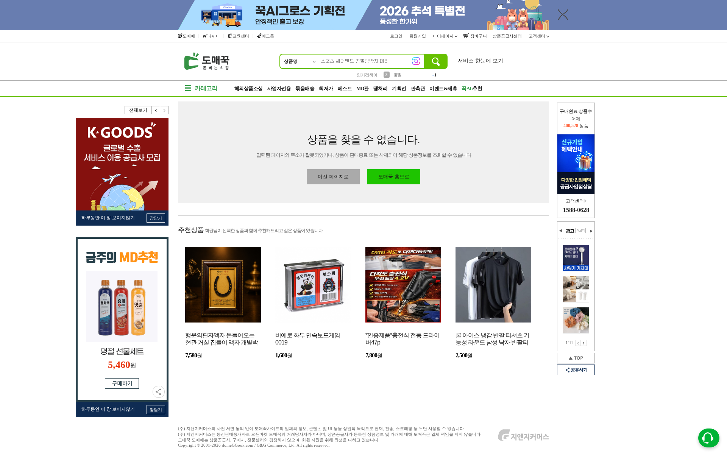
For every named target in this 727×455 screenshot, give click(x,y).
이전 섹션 (560, 230)
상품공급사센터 (508, 36)
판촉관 (418, 88)
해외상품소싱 (248, 88)
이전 (156, 110)
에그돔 (268, 36)
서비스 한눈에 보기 (480, 61)
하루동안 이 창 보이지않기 (108, 217)
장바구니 (478, 36)
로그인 (397, 36)
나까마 (213, 36)
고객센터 (537, 36)
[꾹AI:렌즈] (416, 61)
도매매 (189, 36)
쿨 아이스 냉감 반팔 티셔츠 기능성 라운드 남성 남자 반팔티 (492, 339)
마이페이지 (444, 36)
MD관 (362, 88)
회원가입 (418, 36)
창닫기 (156, 218)
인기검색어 (367, 75)
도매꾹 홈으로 (393, 176)
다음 (164, 110)
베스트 (345, 88)
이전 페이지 (578, 343)
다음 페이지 (584, 343)
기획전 (399, 88)
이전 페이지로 (333, 176)
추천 (472, 88)
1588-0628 (576, 210)
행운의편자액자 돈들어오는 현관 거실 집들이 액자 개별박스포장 (221, 339)
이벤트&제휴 (443, 88)
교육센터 (240, 36)
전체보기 (138, 110)
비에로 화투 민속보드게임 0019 (307, 339)
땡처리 (380, 88)
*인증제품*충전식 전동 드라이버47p (402, 339)
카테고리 (206, 88)
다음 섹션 (591, 230)
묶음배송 (304, 88)
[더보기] (580, 230)
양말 (397, 74)
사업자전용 (279, 88)
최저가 (326, 88)
